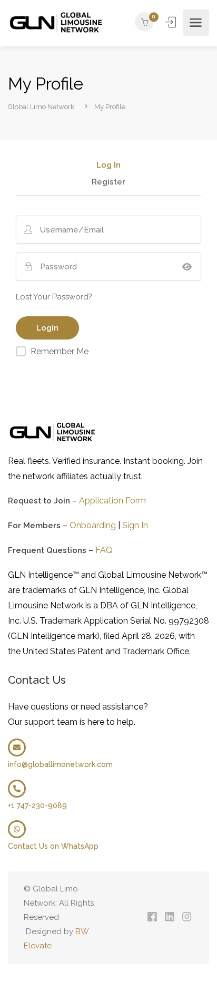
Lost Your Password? (54, 297)
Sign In (172, 22)
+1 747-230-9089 (37, 805)
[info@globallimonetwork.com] (17, 747)
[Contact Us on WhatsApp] (17, 829)
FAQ (104, 550)
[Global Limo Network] (57, 22)
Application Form (112, 501)
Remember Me (59, 351)
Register (108, 182)
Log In (108, 165)
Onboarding (93, 525)
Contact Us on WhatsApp (53, 846)
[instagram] (186, 917)
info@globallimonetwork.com (60, 764)
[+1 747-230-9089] (17, 789)
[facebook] (152, 917)
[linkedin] (169, 917)
